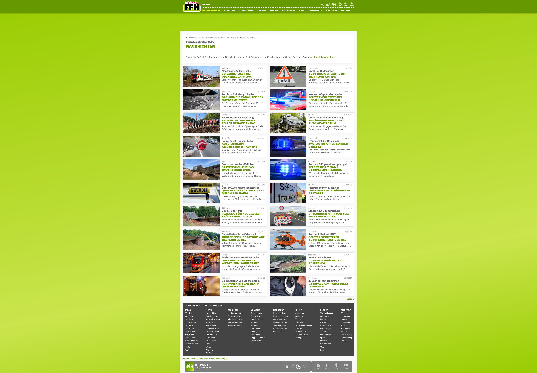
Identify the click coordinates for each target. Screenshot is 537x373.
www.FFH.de (201, 306)
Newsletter (345, 316)
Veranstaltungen (326, 313)
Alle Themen (211, 353)
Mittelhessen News (235, 319)
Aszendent (277, 332)
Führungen (345, 329)
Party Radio (189, 335)
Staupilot (334, 3)
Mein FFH (352, 3)
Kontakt (344, 319)
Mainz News (211, 322)
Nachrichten (211, 10)
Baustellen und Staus (324, 57)
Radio (188, 310)
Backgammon (325, 344)
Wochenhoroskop (280, 319)
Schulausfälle (256, 341)
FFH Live (188, 313)
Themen (201, 38)
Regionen (233, 310)
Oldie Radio (189, 329)
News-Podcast (301, 332)
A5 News (254, 325)
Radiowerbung (346, 335)
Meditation (324, 322)
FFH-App (344, 313)
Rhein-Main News (235, 322)
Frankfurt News (212, 316)
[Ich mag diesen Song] (293, 366)
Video (302, 10)
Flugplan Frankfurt (258, 338)
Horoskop (246, 10)
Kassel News (211, 325)
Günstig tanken (257, 332)
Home (318, 369)
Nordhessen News (235, 313)
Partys (322, 350)
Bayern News (211, 341)
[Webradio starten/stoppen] (298, 366)
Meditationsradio (191, 344)
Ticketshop (324, 332)
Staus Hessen (256, 313)
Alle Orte (209, 350)
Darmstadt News (212, 329)
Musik (274, 10)
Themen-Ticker (301, 335)
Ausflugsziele (325, 325)
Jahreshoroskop (279, 325)
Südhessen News (234, 325)
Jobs (343, 325)
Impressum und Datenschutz (195, 359)
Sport (208, 344)
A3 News (254, 322)
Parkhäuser (255, 335)
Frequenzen (345, 322)
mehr (349, 299)
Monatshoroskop (280, 322)
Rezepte (323, 319)
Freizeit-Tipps (325, 329)
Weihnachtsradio (191, 341)
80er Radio (189, 316)
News (209, 310)
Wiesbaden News (213, 319)
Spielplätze (324, 316)
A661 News (256, 329)
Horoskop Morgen (280, 316)
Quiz (322, 347)
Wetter (340, 3)
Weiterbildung (346, 338)
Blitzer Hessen (256, 316)
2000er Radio (190, 322)
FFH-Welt (347, 10)
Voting (298, 338)
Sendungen (299, 313)
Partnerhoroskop (280, 329)
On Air (261, 10)
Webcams (299, 322)
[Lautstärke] (286, 366)
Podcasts (299, 329)
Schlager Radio (190, 332)
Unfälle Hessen (257, 319)
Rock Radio (189, 325)
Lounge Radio (190, 338)
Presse (344, 332)
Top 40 (187, 347)
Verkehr (229, 10)
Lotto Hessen (325, 335)
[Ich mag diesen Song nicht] (304, 366)
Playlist (328, 3)
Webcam (346, 3)
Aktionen (288, 10)
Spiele (322, 338)
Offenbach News (212, 332)
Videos (298, 319)
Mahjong (323, 341)
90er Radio (189, 319)
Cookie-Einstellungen (218, 359)
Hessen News (211, 313)
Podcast (316, 10)
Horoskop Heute (279, 313)
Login (343, 341)
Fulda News (210, 338)
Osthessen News (234, 316)
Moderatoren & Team (303, 325)
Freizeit (331, 10)
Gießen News (211, 335)
